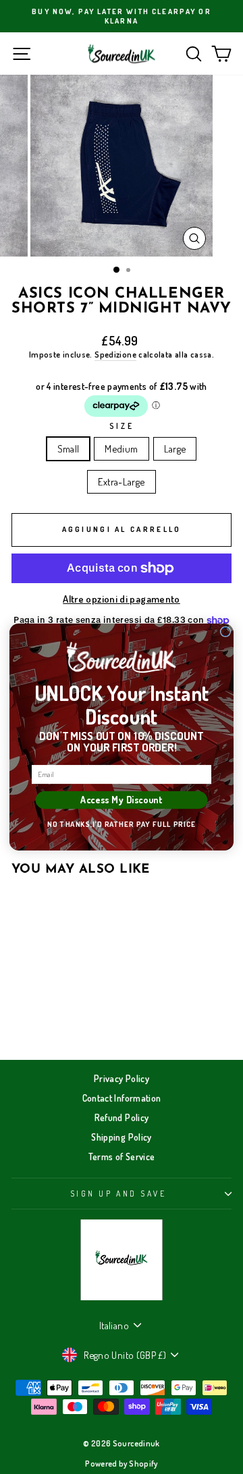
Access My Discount (121, 800)
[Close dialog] (225, 631)
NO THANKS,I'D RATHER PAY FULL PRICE (121, 824)
